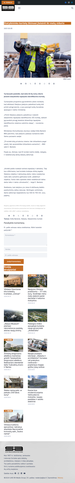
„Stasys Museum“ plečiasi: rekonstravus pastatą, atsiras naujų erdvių (13, 327)
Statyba (24, 219)
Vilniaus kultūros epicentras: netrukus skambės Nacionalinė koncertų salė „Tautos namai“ (13, 429)
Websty (60, 478)
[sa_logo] (8, 8)
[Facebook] (65, 2)
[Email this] (21, 83)
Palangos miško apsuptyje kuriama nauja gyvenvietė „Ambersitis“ (36, 327)
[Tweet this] (30, 83)
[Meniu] (19, 2)
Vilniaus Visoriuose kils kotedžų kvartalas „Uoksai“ (12, 291)
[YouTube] (24, 473)
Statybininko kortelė (35, 219)
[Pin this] (40, 83)
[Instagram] (68, 2)
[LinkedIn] (71, 2)
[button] (72, 8)
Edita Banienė (15, 219)
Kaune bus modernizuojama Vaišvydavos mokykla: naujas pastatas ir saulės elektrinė (35, 396)
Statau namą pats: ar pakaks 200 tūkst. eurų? (13, 392)
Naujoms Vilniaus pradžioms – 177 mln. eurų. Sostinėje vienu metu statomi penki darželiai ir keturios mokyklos (37, 295)
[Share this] (25, 83)
